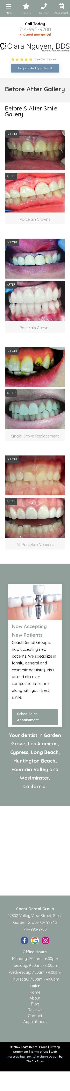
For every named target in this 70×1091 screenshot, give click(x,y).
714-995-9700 (35, 29)
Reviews (35, 1009)
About (35, 998)
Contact (35, 1015)
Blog (35, 1003)
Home (35, 992)
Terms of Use (39, 1051)
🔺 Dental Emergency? (35, 34)
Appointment (35, 1021)
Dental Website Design (42, 1056)
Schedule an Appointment (28, 717)
